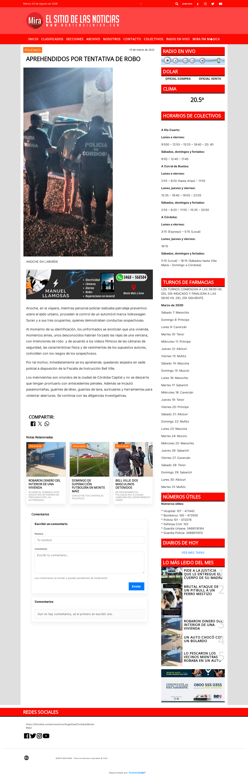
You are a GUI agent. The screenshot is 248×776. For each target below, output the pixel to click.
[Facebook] (198, 3)
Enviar (136, 586)
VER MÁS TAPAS (193, 553)
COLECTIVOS (153, 39)
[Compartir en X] (40, 424)
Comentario (41, 548)
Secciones (75, 39)
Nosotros (112, 39)
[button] (177, 3)
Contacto (132, 39)
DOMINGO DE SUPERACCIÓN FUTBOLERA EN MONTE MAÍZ (88, 486)
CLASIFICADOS (52, 39)
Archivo (93, 39)
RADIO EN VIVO (178, 39)
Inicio (33, 39)
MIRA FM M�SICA (206, 39)
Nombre (39, 533)
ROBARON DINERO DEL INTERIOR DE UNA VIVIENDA (45, 484)
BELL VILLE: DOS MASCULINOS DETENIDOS (126, 484)
